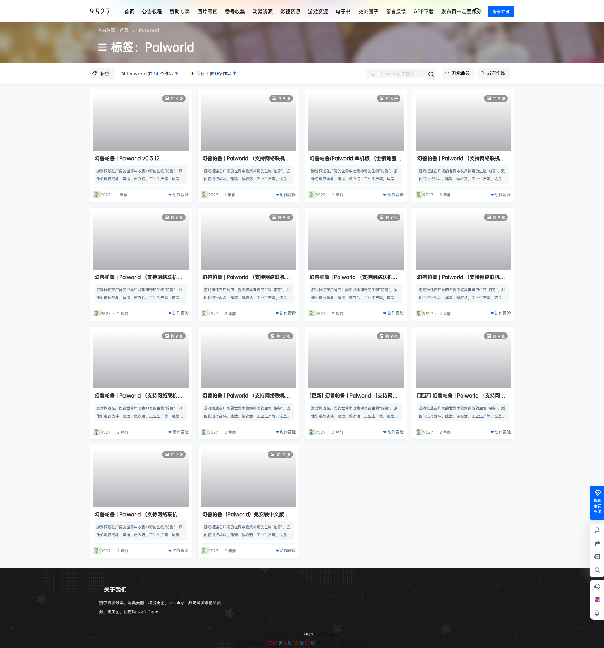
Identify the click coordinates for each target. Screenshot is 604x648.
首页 (124, 30)
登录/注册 (501, 11)
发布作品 (496, 73)
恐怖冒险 (180, 432)
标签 (104, 73)
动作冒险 (180, 194)
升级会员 (461, 73)
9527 (307, 634)
